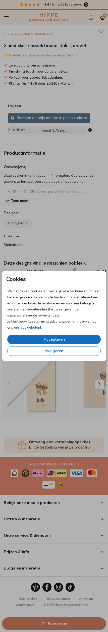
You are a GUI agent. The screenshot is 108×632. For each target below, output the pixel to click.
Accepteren (54, 339)
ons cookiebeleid (27, 327)
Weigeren (54, 351)
